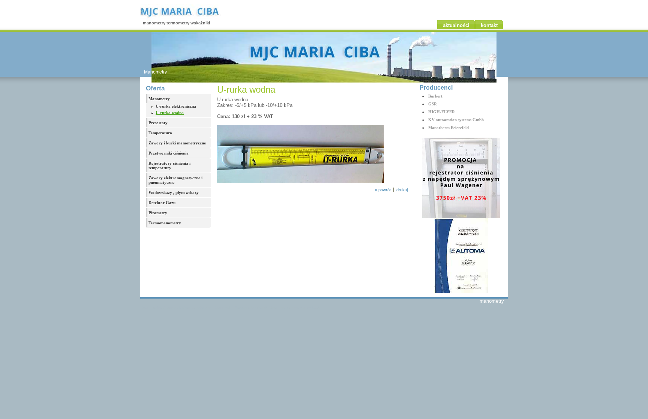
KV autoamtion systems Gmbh (456, 119)
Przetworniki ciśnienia (168, 153)
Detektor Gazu (162, 202)
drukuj (402, 190)
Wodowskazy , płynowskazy (173, 192)
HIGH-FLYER (441, 112)
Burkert (435, 96)
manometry (492, 301)
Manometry (155, 72)
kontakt (489, 25)
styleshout (310, 307)
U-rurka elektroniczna (176, 106)
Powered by (255, 307)
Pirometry (157, 212)
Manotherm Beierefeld (448, 127)
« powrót (383, 190)
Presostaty (158, 122)
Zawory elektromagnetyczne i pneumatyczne (175, 180)
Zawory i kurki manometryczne (177, 143)
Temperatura (160, 133)
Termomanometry (164, 223)
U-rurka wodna (170, 112)
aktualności (456, 25)
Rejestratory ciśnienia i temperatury (169, 165)
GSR (432, 104)
